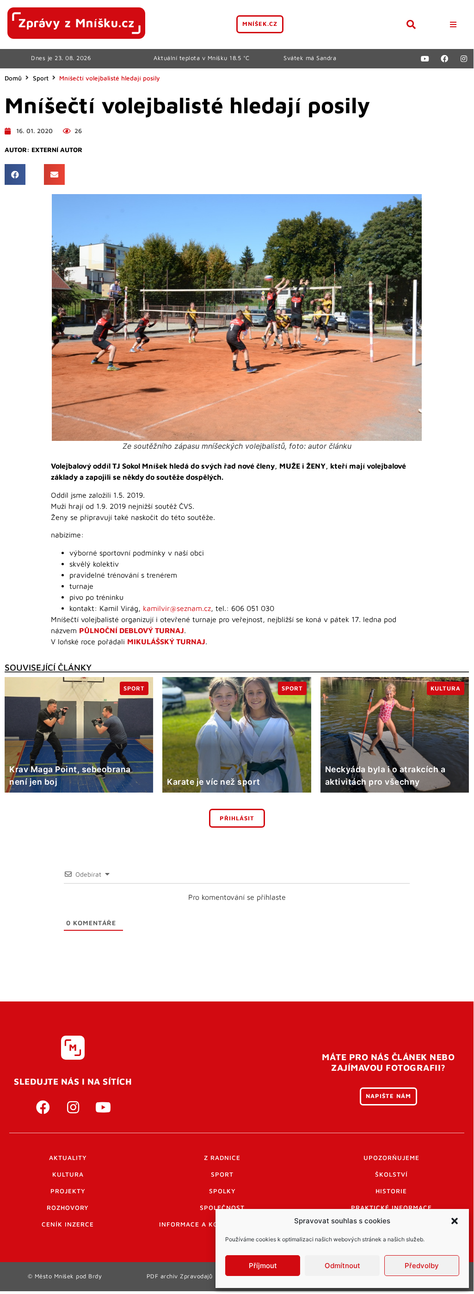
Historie (391, 1191)
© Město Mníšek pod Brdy (65, 1276)
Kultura (68, 1174)
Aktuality (68, 1157)
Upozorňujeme (391, 1157)
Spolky (222, 1191)
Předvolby (422, 1265)
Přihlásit (237, 818)
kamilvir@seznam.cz (177, 608)
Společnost (222, 1207)
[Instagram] (463, 58)
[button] (454, 1221)
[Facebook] (444, 58)
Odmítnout (342, 1265)
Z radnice (222, 1157)
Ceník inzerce (68, 1224)
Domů (13, 78)
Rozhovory (68, 1207)
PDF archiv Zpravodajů (180, 1276)
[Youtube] (425, 58)
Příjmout (263, 1265)
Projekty (68, 1191)
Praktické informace (391, 1207)
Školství (391, 1174)
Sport (41, 78)
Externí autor (56, 149)
